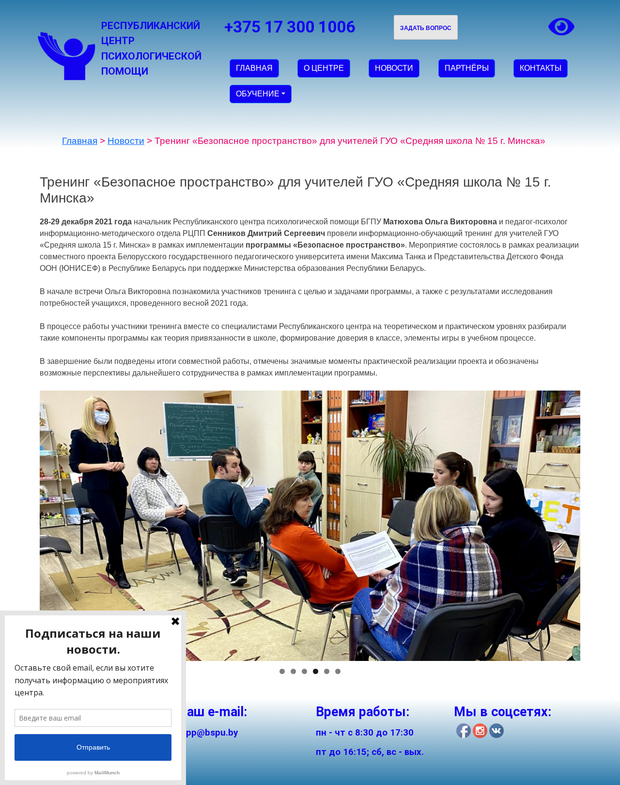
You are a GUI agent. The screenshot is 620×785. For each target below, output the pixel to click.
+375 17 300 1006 (289, 26)
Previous (23, 523)
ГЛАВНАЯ (254, 68)
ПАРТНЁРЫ (467, 68)
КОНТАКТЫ (540, 68)
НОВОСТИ (394, 68)
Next (597, 523)
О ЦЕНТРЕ (324, 68)
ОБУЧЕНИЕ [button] (257, 94)
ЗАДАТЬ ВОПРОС (425, 28)
